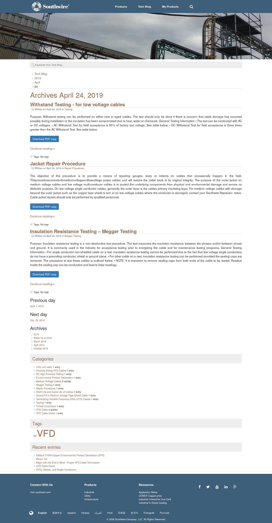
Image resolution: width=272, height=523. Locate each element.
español (72, 512)
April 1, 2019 (37, 306)
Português (149, 512)
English (42, 512)
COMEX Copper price (150, 495)
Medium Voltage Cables (48, 381)
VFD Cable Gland (45, 413)
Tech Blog (144, 6)
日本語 (121, 512)
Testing (68, 109)
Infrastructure (91, 499)
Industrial (89, 492)
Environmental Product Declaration (54, 377)
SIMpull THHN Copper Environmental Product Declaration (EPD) (70, 455)
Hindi (110, 512)
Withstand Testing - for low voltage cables (77, 104)
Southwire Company (126, 519)
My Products (170, 6)
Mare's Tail (41, 459)
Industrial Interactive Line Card (155, 499)
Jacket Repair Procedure (57, 163)
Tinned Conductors (46, 406)
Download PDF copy (44, 139)
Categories (42, 358)
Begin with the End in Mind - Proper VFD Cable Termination (68, 462)
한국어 (134, 512)
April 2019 (39, 345)
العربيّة (98, 512)
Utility (87, 495)
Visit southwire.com (40, 492)
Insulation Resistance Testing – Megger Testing (83, 231)
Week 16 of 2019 (43, 338)
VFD (46, 432)
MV (35, 436)
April (37, 82)
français (85, 512)
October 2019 (41, 348)
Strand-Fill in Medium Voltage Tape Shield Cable (62, 395)
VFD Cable (42, 409)
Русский (164, 512)
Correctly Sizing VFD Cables (51, 370)
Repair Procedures (74, 168)
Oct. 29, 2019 (37, 320)
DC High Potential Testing (49, 374)
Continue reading (41, 148)
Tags (37, 423)
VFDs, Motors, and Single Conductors (56, 469)
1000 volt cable (44, 367)
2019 (37, 78)
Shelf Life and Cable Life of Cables (54, 392)
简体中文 (57, 512)
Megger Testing (73, 236)
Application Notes (148, 492)
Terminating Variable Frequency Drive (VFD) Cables (63, 399)
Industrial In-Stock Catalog (153, 502)
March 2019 (40, 341)
